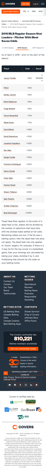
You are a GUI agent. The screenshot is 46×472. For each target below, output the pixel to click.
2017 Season (37, 48)
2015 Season (9, 48)
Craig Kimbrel (9, 109)
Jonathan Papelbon (12, 143)
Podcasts (29, 293)
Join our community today (23, 348)
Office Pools (30, 320)
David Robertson (11, 136)
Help (5, 377)
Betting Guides (30, 278)
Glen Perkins (9, 199)
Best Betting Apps (12, 324)
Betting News (31, 290)
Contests (31, 306)
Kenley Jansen (10, 95)
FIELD (6, 88)
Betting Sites (12, 306)
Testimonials (10, 293)
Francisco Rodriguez (12, 164)
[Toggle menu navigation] (42, 4)
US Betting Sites (11, 311)
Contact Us (9, 281)
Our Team (8, 287)
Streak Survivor (32, 311)
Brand (6, 290)
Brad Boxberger (10, 213)
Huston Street (9, 185)
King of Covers (32, 314)
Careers (7, 284)
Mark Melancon (10, 102)
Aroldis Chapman (11, 206)
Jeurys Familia (10, 78)
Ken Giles (7, 150)
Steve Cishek (9, 171)
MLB (40, 11)
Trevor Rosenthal (11, 115)
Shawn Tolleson (10, 192)
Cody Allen (8, 178)
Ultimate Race (31, 317)
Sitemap (7, 379)
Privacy (11, 377)
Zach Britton (9, 129)
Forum (13, 379)
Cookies (32, 377)
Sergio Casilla (9, 157)
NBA (34, 11)
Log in (35, 4)
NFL (25, 11)
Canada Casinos (11, 320)
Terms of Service (22, 377)
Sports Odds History (10, 21)
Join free (25, 4)
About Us (9, 276)
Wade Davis (9, 122)
